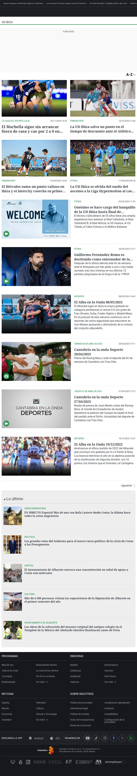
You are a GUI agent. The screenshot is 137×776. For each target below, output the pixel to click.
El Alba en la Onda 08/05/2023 (98, 302)
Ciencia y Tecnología (46, 714)
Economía (7, 714)
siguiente (126, 485)
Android (38, 738)
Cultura (40, 708)
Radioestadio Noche (46, 665)
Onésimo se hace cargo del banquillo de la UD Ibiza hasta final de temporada (104, 212)
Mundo (5, 708)
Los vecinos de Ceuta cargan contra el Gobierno (66, 3)
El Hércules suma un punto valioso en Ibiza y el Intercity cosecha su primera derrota (34, 191)
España (6, 702)
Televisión (41, 702)
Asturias (108, 670)
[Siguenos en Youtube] (87, 738)
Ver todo (40, 682)
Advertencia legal (79, 708)
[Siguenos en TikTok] (96, 738)
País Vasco (110, 676)
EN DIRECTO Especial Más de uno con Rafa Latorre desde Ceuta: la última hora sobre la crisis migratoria (77, 514)
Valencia (74, 682)
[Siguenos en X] (122, 738)
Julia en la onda (10, 670)
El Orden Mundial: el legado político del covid (108, 3)
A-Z (129, 75)
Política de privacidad (81, 702)
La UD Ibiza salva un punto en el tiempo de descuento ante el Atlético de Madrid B (100, 131)
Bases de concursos (80, 725)
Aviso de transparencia (82, 719)
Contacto (109, 708)
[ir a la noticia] (13, 516)
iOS (57, 738)
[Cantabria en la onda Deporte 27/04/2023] (36, 408)
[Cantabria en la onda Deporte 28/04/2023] (36, 361)
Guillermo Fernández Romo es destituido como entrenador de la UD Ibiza (102, 259)
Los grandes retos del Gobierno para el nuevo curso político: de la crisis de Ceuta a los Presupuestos (78, 542)
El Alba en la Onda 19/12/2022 (98, 444)
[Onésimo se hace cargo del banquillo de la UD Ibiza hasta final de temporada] (36, 219)
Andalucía (75, 676)
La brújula (7, 676)
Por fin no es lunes (45, 676)
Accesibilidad (111, 714)
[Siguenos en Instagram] (104, 738)
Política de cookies (79, 714)
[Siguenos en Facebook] (113, 738)
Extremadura (111, 665)
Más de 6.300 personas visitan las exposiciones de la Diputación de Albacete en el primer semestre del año (77, 599)
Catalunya (75, 670)
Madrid (74, 665)
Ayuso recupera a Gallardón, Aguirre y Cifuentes (23, 3)
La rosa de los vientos (47, 670)
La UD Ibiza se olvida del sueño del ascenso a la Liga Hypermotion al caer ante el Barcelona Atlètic (102, 191)
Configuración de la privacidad (114, 720)
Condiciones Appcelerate (117, 702)
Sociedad (6, 719)
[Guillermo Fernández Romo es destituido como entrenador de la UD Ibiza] (36, 266)
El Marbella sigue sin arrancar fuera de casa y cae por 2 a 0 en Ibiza (31, 131)
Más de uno (8, 665)
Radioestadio (8, 682)
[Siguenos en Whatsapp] (130, 738)
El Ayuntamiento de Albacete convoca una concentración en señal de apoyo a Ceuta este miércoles (76, 571)
